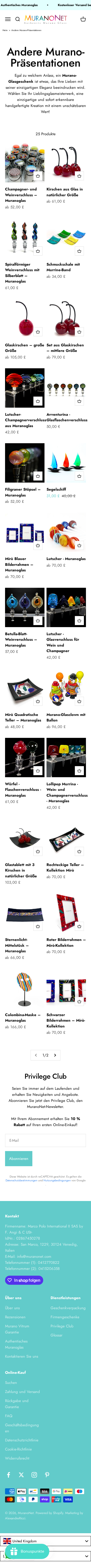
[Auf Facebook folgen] (8, 1474)
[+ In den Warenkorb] (37, 175)
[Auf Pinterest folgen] (47, 1474)
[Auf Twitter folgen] (21, 1474)
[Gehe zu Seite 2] (55, 1055)
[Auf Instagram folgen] (34, 1474)
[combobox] (45, 1541)
